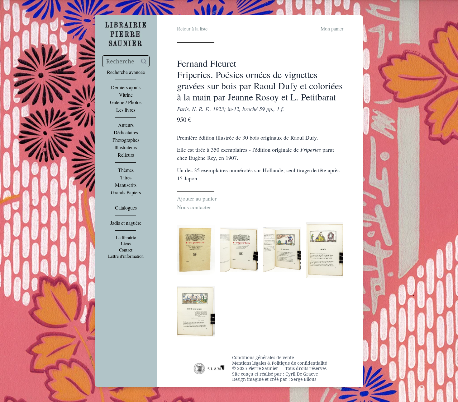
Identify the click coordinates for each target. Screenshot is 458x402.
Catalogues (126, 207)
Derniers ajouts (126, 87)
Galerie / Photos (125, 102)
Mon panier (332, 28)
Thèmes (126, 170)
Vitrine (126, 94)
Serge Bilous (303, 379)
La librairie (126, 237)
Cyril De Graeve (301, 374)
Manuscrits (125, 185)
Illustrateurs (125, 147)
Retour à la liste (192, 28)
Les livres (125, 109)
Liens (126, 244)
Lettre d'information (126, 256)
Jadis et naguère (125, 222)
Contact (125, 250)
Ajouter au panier (197, 198)
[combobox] (126, 61)
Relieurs (126, 154)
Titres (125, 177)
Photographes (125, 139)
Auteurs (126, 124)
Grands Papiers (126, 192)
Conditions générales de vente (263, 357)
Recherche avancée (126, 72)
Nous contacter (194, 207)
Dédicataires (126, 132)
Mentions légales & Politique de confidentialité (279, 363)
